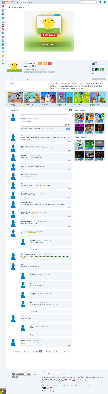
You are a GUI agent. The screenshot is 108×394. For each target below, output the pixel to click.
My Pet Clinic (93, 105)
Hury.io (25, 105)
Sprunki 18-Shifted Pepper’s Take (82, 133)
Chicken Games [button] (43, 72)
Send (68, 129)
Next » (64, 351)
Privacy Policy (66, 386)
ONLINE (24, 2)
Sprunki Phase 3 (99, 160)
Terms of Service (83, 386)
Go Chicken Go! (60, 105)
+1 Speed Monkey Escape (81, 122)
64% (40, 63)
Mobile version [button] (62, 373)
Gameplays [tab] (27, 79)
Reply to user (33, 249)
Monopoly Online (78, 149)
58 (43, 351)
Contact (90, 386)
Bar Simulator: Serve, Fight (91, 133)
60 (50, 351)
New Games (79, 110)
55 (33, 351)
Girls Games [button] (27, 72)
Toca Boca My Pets (12, 105)
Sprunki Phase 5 (88, 160)
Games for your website (49, 386)
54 (30, 351)
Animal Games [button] (51, 72)
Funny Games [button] (35, 72)
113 (60, 351)
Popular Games (80, 137)
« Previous (17, 351)
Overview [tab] (15, 79)
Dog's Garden (77, 105)
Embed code (99, 79)
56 (37, 351)
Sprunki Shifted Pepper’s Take (81, 160)
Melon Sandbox (98, 149)
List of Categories (47, 380)
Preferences (59, 386)
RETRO (31, 2)
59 (46, 351)
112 (56, 351)
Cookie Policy (74, 386)
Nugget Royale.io (44, 105)
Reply (69, 141)
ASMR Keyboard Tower (100, 122)
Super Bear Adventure (90, 149)
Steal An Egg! (88, 122)
